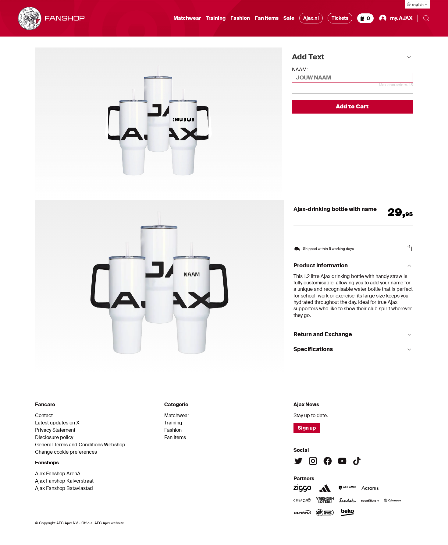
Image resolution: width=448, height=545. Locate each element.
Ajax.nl (311, 18)
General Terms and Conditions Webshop (80, 445)
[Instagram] (313, 461)
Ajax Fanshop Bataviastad (64, 488)
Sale (288, 18)
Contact (44, 416)
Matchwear (187, 18)
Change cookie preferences (66, 452)
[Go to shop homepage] (51, 18)
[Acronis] (370, 488)
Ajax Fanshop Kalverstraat (64, 481)
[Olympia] (302, 512)
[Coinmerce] (392, 500)
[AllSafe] (325, 512)
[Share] (409, 248)
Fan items (267, 18)
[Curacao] (302, 500)
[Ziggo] (302, 488)
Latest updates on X (57, 423)
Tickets (340, 18)
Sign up (307, 428)
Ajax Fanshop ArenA (57, 474)
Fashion (240, 18)
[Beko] (347, 512)
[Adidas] (325, 488)
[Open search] (426, 18)
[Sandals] (347, 500)
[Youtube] (342, 461)
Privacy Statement (55, 430)
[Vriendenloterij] (325, 500)
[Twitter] (298, 461)
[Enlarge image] (159, 287)
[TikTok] (357, 461)
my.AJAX (401, 18)
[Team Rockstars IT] (370, 500)
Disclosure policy (54, 437)
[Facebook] (327, 461)
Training (216, 18)
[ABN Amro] (347, 488)
